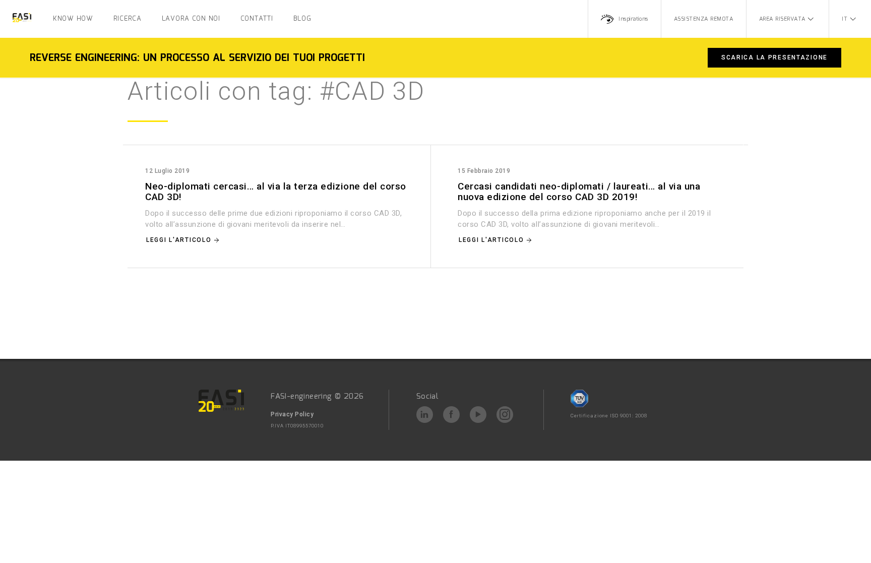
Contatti (256, 19)
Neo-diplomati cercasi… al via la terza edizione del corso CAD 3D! (275, 191)
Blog (302, 19)
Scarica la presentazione (774, 57)
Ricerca (127, 19)
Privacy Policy (292, 414)
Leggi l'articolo (178, 239)
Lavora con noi (191, 19)
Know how (73, 19)
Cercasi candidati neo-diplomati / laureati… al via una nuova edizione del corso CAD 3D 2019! (579, 191)
